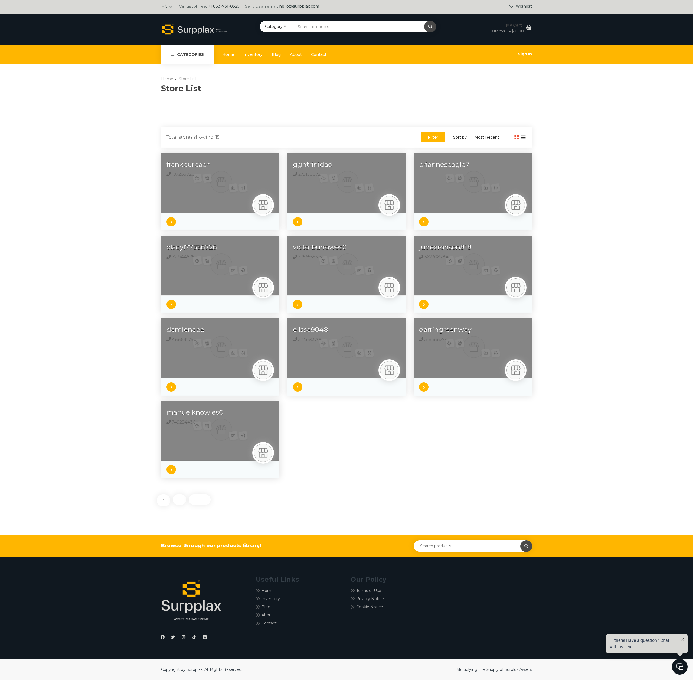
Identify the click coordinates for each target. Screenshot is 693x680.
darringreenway (445, 330)
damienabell (187, 330)
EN (164, 6)
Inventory (253, 54)
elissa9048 (310, 330)
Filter (433, 137)
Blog (276, 54)
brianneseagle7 (444, 164)
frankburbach (188, 164)
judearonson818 (445, 247)
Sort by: (460, 137)
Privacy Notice (370, 598)
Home (228, 54)
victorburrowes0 (320, 247)
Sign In (525, 53)
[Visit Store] (172, 220)
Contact (318, 54)
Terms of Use (368, 590)
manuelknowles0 (194, 412)
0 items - (507, 31)
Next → (199, 499)
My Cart (514, 25)
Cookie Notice (369, 606)
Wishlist (523, 6)
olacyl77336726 (191, 247)
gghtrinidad (313, 164)
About (296, 54)
